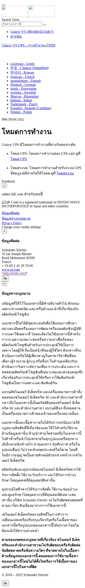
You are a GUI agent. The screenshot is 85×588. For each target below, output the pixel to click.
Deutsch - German (23, 84)
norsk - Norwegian (23, 88)
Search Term (10, 20)
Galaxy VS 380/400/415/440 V (32, 31)
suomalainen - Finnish (25, 81)
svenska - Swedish (23, 92)
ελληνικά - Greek (22, 64)
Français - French (22, 77)
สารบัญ (16, 36)
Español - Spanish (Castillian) (30, 108)
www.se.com (11, 269)
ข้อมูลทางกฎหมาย (16, 218)
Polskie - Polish (21, 112)
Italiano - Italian (21, 100)
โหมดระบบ (65, 173)
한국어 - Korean (22, 72)
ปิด (5, 278)
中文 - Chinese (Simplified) (29, 68)
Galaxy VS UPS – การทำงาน (24, 45)
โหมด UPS (18, 159)
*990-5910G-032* (14, 273)
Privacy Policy (12, 223)
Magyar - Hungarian (24, 96)
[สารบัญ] (3, 51)
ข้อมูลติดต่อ (11, 213)
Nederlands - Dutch (23, 104)
